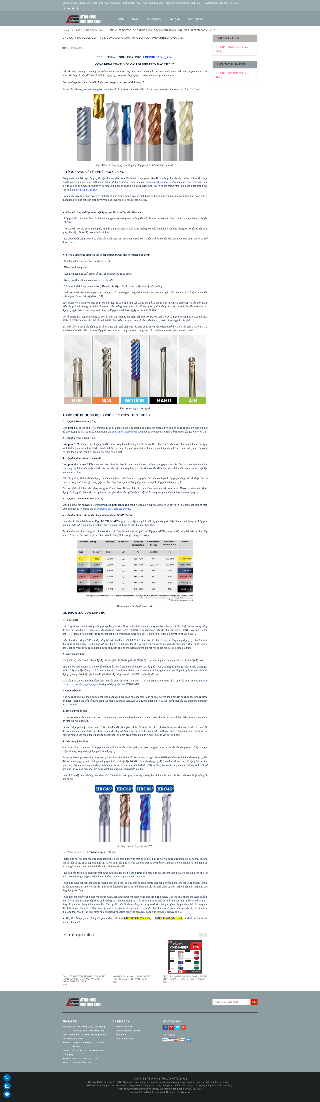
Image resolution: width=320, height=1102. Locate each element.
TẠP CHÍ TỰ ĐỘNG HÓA (89, 30)
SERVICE (175, 18)
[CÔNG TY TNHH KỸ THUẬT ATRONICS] (83, 998)
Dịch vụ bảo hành (125, 1038)
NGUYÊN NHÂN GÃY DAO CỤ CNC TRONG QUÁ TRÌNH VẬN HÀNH (131, 977)
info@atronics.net (81, 1062)
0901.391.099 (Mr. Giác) (85, 1058)
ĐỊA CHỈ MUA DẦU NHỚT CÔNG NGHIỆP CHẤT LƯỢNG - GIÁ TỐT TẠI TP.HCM (184, 977)
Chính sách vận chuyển (128, 1030)
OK (254, 1002)
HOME (120, 18)
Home (65, 30)
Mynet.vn (185, 1092)
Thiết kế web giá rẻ (160, 1095)
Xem (64, 984)
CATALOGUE (154, 18)
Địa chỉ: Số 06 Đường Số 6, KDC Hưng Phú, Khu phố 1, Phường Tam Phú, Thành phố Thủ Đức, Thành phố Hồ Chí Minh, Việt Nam (131, 2)
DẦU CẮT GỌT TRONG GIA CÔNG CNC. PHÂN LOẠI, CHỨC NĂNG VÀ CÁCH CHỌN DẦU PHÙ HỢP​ (84, 979)
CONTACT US (195, 18)
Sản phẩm (121, 1034)
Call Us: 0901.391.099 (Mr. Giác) (222, 2)
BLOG (135, 18)
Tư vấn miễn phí (124, 1026)
